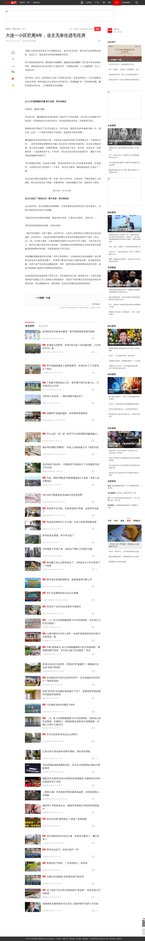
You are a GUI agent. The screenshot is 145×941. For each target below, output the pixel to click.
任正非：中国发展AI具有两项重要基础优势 (124, 404)
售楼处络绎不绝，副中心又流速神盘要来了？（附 (124, 74)
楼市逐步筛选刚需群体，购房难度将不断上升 (69, 579)
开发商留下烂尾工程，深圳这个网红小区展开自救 (67, 549)
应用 (28, 2)
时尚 (116, 521)
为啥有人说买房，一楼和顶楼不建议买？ (62, 396)
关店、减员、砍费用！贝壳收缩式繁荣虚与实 (124, 247)
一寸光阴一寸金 (42, 298)
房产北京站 (96, 304)
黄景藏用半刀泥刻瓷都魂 (117, 562)
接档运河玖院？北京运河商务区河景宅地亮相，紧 (124, 80)
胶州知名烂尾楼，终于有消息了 (58, 535)
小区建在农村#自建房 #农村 (61, 704)
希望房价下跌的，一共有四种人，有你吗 (67, 863)
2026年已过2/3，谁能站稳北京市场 (121, 64)
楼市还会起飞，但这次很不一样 (62, 849)
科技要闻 (112, 374)
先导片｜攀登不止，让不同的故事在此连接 (124, 551)
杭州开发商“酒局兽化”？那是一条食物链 (67, 819)
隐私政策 (85, 939)
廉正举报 (112, 939)
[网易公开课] (89, 2)
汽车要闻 (112, 428)
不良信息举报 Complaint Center (99, 939)
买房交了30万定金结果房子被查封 (64, 606)
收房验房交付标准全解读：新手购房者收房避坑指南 (68, 331)
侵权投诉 (119, 939)
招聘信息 (72, 939)
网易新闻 (116, 29)
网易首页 (22, 2)
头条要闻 (112, 125)
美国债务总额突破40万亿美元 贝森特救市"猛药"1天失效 (70, 903)
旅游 (122, 521)
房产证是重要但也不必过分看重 (62, 593)
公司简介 (58, 939)
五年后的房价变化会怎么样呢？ (62, 734)
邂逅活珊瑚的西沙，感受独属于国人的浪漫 (124, 556)
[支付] (104, 2)
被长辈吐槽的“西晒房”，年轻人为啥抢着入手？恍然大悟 (70, 447)
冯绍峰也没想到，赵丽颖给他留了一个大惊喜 (124, 361)
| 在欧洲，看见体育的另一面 (122, 493)
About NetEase (50, 939)
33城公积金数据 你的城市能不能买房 (65, 876)
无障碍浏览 (36, 2)
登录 (116, 2)
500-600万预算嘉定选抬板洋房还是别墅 (62, 495)
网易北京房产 (17, 29)
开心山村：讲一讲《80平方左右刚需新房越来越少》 (73, 433)
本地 (128, 521)
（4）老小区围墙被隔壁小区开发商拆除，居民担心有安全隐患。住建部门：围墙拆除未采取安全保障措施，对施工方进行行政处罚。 (71, 721)
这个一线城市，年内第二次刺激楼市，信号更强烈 (124, 69)
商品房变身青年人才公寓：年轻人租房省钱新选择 (72, 522)
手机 (109, 521)
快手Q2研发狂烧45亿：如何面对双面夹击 (123, 409)
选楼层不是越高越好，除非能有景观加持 (67, 413)
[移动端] (82, 2)
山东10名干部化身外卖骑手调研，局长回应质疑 (66, 751)
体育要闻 (112, 267)
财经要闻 (112, 212)
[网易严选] (97, 2)
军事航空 (136, 521)
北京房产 (112, 42)
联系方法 (65, 939)
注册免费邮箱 (126, 2)
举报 (99, 41)
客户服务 (78, 939)
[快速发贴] (13, 52)
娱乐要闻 (112, 326)
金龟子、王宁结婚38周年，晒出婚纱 (121, 356)
